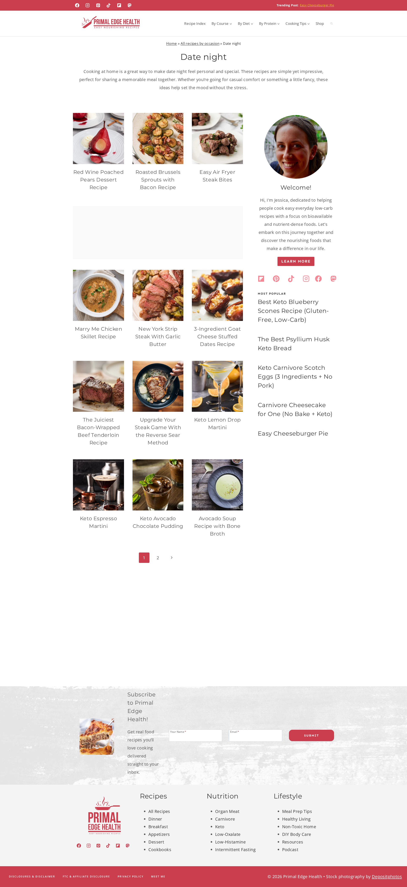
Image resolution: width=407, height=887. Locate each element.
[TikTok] (108, 5)
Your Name (178, 731)
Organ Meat (227, 811)
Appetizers (159, 834)
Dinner (155, 819)
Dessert (156, 842)
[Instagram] (87, 5)
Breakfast (158, 826)
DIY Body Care (296, 834)
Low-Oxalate (227, 834)
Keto (219, 826)
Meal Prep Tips (297, 811)
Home (171, 43)
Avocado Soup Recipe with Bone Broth (217, 526)
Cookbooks (159, 849)
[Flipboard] (119, 5)
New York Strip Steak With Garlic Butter (158, 336)
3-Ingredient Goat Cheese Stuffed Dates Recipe (217, 336)
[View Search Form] (331, 23)
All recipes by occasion (200, 43)
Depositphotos (387, 876)
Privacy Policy (131, 876)
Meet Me (158, 876)
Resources (292, 842)
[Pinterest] (98, 5)
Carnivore (225, 819)
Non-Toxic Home (299, 826)
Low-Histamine (230, 842)
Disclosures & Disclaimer (32, 876)
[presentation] (98, 138)
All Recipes (159, 811)
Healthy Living (296, 819)
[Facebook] (77, 5)
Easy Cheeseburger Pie (317, 5)
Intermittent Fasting (235, 849)
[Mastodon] (129, 5)
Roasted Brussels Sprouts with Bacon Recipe (157, 179)
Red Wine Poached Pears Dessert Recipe (98, 179)
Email (234, 731)
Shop (320, 23)
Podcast (290, 849)
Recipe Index (195, 23)
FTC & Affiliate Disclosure (86, 876)
